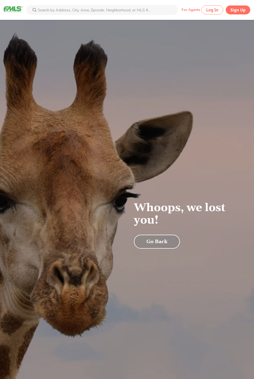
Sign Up (238, 10)
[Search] (34, 10)
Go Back (156, 241)
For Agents (191, 9)
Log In (212, 10)
